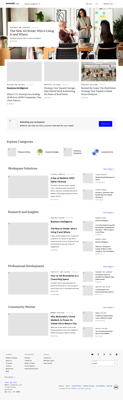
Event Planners (30, 366)
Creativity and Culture (60, 272)
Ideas (17, 4)
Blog (7, 371)
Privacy (61, 386)
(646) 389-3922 (11, 382)
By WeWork (54, 250)
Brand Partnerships (31, 369)
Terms (67, 386)
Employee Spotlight (101, 328)
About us (9, 360)
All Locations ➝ (10, 377)
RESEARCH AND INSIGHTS (20, 27)
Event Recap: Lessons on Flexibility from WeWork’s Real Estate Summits (104, 277)
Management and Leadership (103, 272)
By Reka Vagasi (99, 199)
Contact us (47, 358)
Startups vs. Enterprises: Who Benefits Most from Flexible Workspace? (104, 195)
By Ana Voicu (55, 199)
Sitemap (109, 386)
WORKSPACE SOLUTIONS (52, 85)
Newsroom (9, 369)
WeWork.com (108, 4)
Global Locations (11, 358)
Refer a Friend (30, 363)
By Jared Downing (100, 320)
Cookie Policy (76, 386)
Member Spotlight (57, 313)
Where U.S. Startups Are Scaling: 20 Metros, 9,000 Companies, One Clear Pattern (104, 246)
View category (108, 169)
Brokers (27, 358)
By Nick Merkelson (100, 182)
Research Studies (57, 218)
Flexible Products (58, 174)
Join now (89, 4)
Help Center (48, 363)
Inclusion (9, 363)
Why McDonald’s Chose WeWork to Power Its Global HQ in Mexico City (64, 320)
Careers (8, 366)
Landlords (28, 360)
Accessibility (100, 386)
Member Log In (49, 360)
